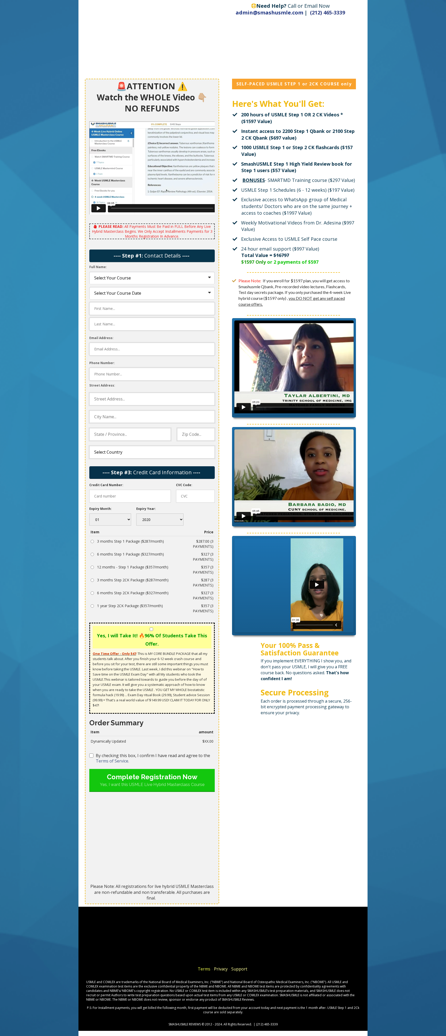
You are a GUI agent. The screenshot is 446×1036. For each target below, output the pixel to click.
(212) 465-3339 (327, 12)
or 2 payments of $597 (292, 262)
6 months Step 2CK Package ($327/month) (133, 592)
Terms (204, 969)
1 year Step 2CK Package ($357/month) (130, 605)
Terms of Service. (112, 761)
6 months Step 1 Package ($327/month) (130, 554)
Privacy (221, 969)
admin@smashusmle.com (269, 12)
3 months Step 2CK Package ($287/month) (133, 579)
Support (239, 969)
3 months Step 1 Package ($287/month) (130, 541)
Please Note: (250, 280)
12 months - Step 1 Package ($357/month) (132, 567)
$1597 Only (253, 262)
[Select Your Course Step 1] (152, 278)
